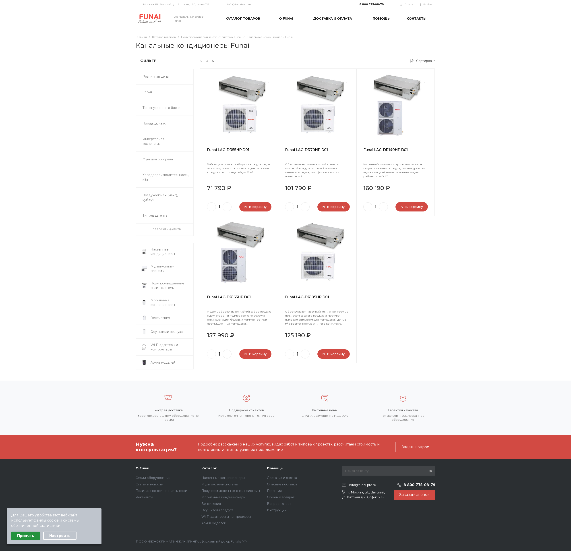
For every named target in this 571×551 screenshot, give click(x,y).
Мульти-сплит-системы (219, 484)
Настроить (59, 536)
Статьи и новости (149, 484)
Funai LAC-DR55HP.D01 (228, 150)
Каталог (209, 468)
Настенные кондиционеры (223, 478)
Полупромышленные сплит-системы (230, 491)
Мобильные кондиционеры (223, 497)
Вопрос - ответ (279, 504)
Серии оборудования (153, 478)
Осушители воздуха (217, 510)
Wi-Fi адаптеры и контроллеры (226, 517)
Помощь (275, 468)
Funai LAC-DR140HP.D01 (385, 150)
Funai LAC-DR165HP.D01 (229, 297)
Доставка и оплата (282, 478)
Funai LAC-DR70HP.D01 (306, 150)
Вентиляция (211, 504)
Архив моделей (213, 523)
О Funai (142, 468)
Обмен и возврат (280, 497)
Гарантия (274, 491)
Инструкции (277, 510)
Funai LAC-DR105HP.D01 (307, 297)
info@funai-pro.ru (239, 4)
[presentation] (204, 105)
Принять (25, 536)
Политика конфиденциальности (161, 491)
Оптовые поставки (282, 484)
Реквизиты (144, 497)
